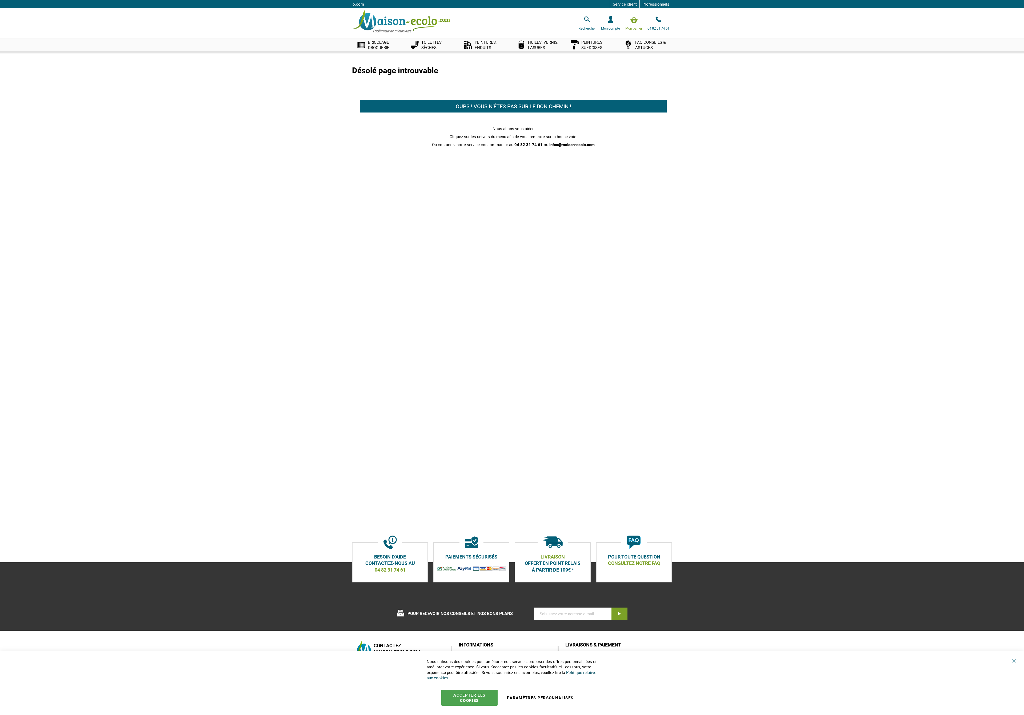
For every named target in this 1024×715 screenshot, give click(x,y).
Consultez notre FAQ (634, 563)
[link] (378, 44)
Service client (625, 4)
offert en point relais (553, 563)
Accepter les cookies (469, 697)
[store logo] (401, 21)
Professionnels (655, 4)
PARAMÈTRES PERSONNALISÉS (540, 697)
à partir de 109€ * (553, 570)
